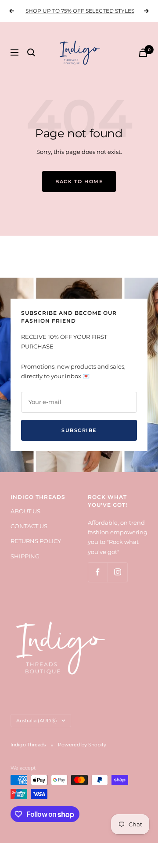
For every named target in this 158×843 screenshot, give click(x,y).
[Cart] (143, 53)
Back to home (79, 181)
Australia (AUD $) (36, 721)
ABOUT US (25, 511)
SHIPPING (25, 556)
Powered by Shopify (82, 745)
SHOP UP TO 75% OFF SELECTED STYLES (79, 10)
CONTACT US (29, 526)
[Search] (31, 52)
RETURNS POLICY (36, 540)
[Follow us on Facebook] (98, 572)
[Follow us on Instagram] (117, 572)
